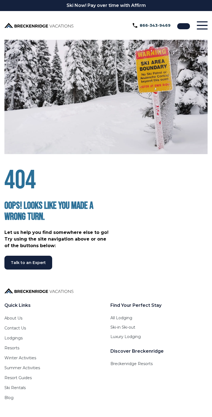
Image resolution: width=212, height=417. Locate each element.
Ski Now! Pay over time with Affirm (106, 5)
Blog (9, 397)
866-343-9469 (155, 25)
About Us (13, 318)
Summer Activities (22, 367)
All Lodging (121, 317)
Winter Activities (20, 357)
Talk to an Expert (28, 262)
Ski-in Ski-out (122, 327)
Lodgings (13, 338)
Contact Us (15, 328)
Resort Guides (18, 377)
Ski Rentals (15, 387)
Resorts (11, 347)
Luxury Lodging (125, 336)
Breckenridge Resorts (131, 363)
